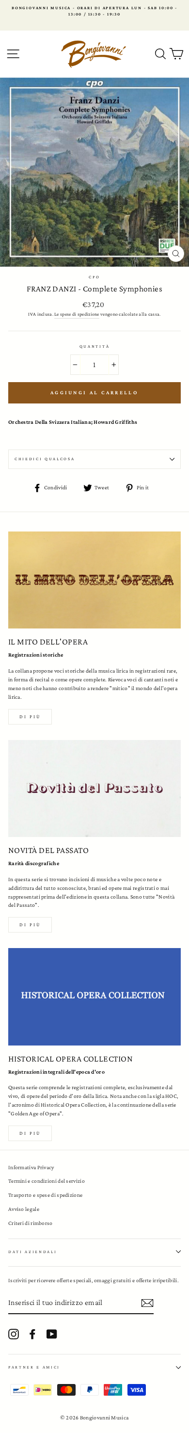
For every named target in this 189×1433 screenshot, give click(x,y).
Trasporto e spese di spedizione (45, 1194)
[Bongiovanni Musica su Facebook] (32, 1334)
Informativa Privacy (31, 1167)
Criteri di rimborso (30, 1223)
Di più (30, 716)
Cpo (94, 276)
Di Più (30, 1133)
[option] (94, 11)
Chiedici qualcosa (45, 458)
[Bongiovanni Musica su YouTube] (52, 1334)
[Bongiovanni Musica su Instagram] (13, 1334)
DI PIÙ (30, 924)
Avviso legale (23, 1209)
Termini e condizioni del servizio (46, 1180)
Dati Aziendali (32, 1251)
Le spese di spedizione (76, 314)
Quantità (94, 346)
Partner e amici (34, 1367)
